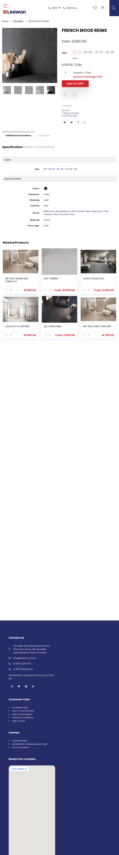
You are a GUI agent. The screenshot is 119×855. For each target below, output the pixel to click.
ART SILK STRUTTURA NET (97, 326)
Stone (47, 220)
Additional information (18, 135)
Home (5, 21)
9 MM (46, 194)
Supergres (67, 105)
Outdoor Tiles (51, 214)
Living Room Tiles (100, 211)
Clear (74, 58)
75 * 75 (99, 52)
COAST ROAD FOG (93, 278)
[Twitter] (19, 686)
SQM (46, 225)
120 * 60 (110, 52)
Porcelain (18, 21)
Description (44, 135)
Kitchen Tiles (83, 211)
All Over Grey (71, 115)
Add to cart (75, 83)
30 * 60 (77, 52)
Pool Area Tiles (66, 214)
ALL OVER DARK (52, 326)
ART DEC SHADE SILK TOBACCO (16, 280)
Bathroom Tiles (52, 211)
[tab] (18, 135)
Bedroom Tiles (68, 211)
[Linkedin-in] (33, 686)
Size (64, 53)
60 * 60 (88, 52)
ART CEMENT (51, 278)
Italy (46, 205)
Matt (46, 200)
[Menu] (5, 6)
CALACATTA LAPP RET (17, 326)
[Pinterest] (26, 686)
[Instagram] (12, 686)
